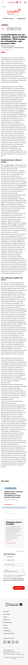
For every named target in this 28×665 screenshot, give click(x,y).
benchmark (10, 165)
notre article (22, 185)
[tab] (6, 513)
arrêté (3, 204)
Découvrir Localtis (11, 543)
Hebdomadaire (11, 560)
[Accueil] (13, 2)
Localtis (4, 6)
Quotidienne (10, 556)
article (21, 111)
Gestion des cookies (19, 654)
